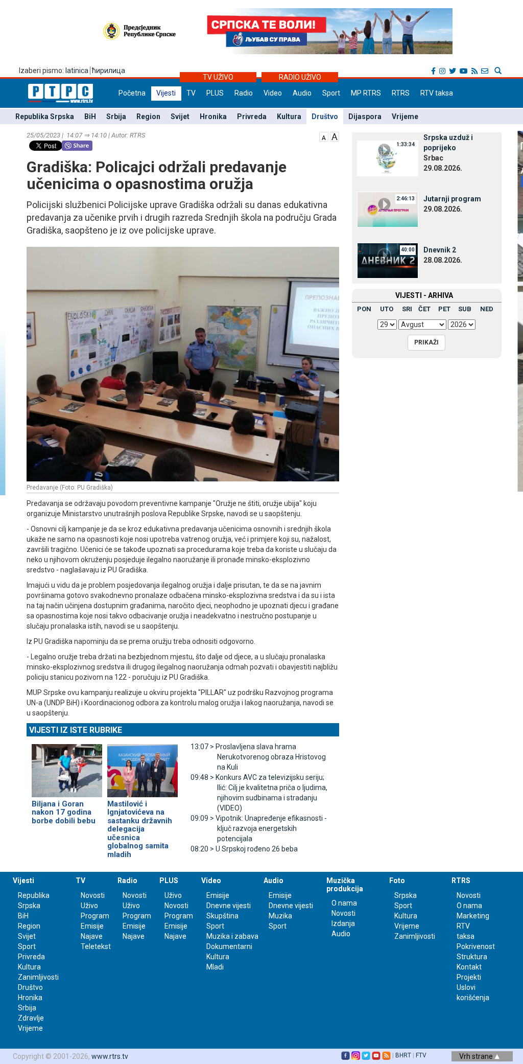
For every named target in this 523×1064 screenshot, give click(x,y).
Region (148, 116)
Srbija (116, 116)
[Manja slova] (323, 136)
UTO (386, 309)
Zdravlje (31, 1018)
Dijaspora (365, 116)
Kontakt (469, 967)
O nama (344, 903)
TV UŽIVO (218, 77)
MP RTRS (366, 93)
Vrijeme (405, 116)
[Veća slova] (334, 136)
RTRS (401, 93)
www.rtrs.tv (109, 1056)
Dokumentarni (229, 946)
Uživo (89, 905)
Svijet (180, 116)
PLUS (215, 93)
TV (191, 93)
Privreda (252, 116)
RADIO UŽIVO (300, 77)
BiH (90, 116)
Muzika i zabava (232, 936)
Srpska (405, 895)
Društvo (325, 116)
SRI (407, 309)
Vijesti (166, 93)
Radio (243, 93)
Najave (92, 936)
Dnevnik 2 (439, 250)
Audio (302, 93)
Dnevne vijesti (228, 905)
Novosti (93, 895)
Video (273, 93)
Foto (397, 880)
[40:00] (387, 260)
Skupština (222, 916)
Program (95, 916)
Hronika (213, 116)
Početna (132, 93)
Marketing (473, 916)
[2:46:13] (387, 209)
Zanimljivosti (38, 977)
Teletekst (96, 946)
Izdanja (343, 923)
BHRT (403, 1055)
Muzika (280, 916)
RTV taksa (436, 93)
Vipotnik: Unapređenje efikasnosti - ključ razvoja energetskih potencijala (259, 828)
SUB (464, 309)
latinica (76, 70)
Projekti (469, 977)
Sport (331, 93)
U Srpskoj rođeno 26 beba (244, 849)
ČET (424, 309)
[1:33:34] (387, 158)
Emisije (92, 926)
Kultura (289, 116)
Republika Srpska (44, 116)
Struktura (472, 957)
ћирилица (108, 70)
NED (486, 309)
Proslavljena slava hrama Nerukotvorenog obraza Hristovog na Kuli (258, 757)
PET (444, 309)
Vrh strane (476, 1056)
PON (364, 309)
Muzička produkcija (344, 884)
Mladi (215, 967)
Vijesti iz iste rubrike (75, 730)
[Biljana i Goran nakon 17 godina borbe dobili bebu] (67, 766)
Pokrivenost (476, 946)
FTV (421, 1055)
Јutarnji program (452, 199)
